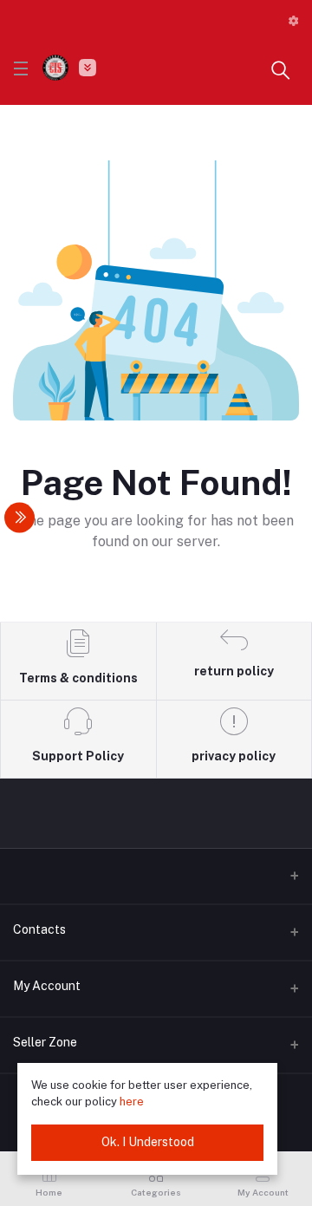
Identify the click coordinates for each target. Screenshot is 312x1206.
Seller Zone (45, 1042)
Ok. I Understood (147, 1142)
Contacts (39, 929)
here (132, 1101)
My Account (47, 986)
